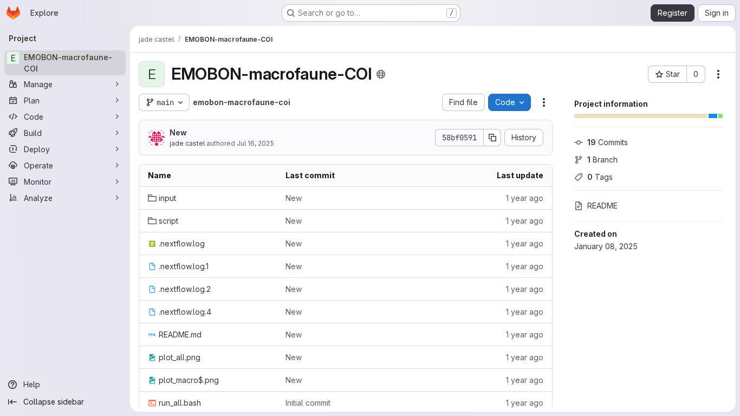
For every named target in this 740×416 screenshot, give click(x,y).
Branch (602, 159)
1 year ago (524, 198)
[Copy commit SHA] (492, 137)
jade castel (187, 143)
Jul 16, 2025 (255, 143)
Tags (600, 176)
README (602, 205)
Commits (607, 142)
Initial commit (307, 402)
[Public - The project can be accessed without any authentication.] (381, 74)
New (178, 132)
